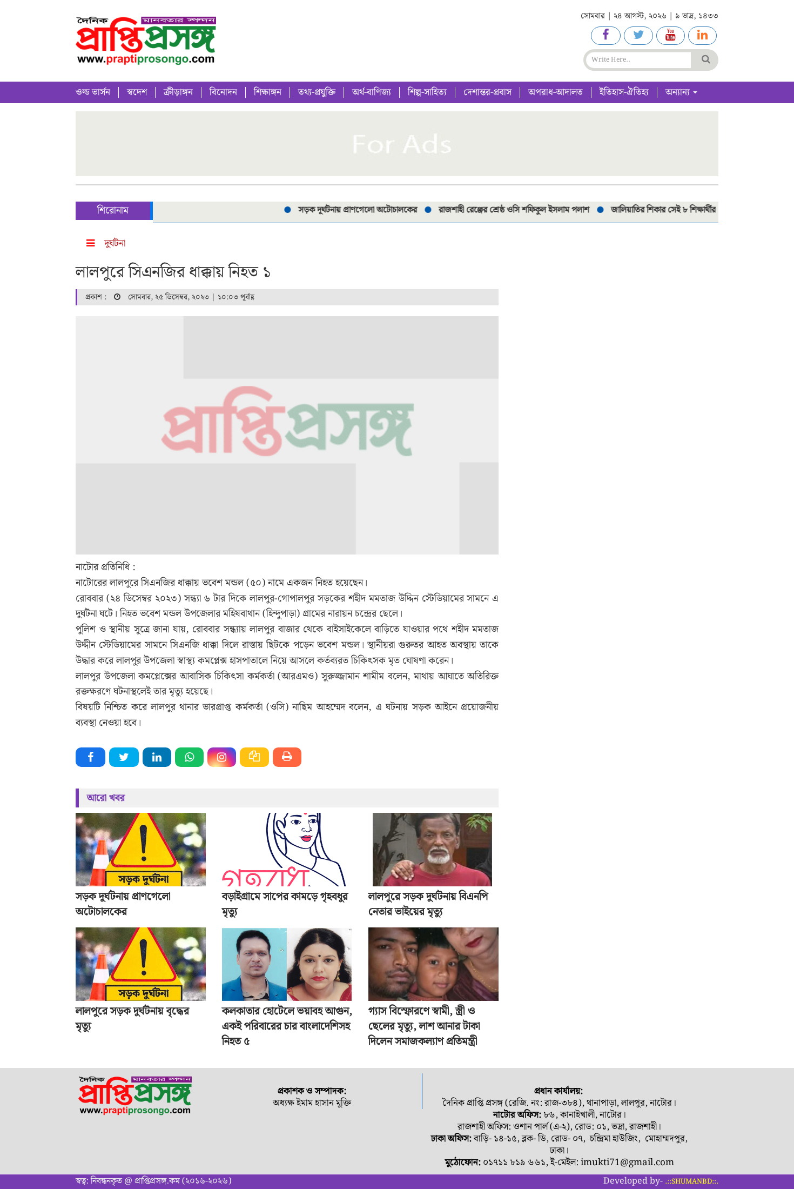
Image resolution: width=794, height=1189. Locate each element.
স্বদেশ (137, 92)
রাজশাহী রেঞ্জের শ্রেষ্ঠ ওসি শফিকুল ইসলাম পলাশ (500, 210)
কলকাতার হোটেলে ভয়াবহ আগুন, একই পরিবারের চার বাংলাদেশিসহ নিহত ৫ (287, 1026)
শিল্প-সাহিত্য (427, 92)
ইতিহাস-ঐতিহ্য (624, 92)
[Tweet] (124, 757)
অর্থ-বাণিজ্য (371, 92)
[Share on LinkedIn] (157, 757)
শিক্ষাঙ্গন (267, 92)
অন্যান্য (678, 92)
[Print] (287, 757)
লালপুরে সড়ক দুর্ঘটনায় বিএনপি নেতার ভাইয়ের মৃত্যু (428, 904)
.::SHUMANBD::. (691, 1181)
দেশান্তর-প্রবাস (487, 92)
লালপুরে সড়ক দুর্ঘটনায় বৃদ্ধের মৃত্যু (132, 1019)
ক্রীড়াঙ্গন (178, 92)
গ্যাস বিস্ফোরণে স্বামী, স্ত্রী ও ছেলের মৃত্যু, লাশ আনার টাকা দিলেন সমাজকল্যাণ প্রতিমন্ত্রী (424, 1026)
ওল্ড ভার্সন (93, 92)
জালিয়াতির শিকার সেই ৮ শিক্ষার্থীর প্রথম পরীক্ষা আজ (677, 210)
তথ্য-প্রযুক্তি (316, 92)
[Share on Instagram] (221, 757)
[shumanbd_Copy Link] (254, 757)
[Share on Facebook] (90, 757)
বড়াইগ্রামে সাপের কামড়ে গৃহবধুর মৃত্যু (285, 904)
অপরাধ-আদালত (555, 92)
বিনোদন (223, 92)
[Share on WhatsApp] (189, 757)
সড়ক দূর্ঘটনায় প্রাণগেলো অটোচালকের (343, 210)
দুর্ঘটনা (114, 243)
